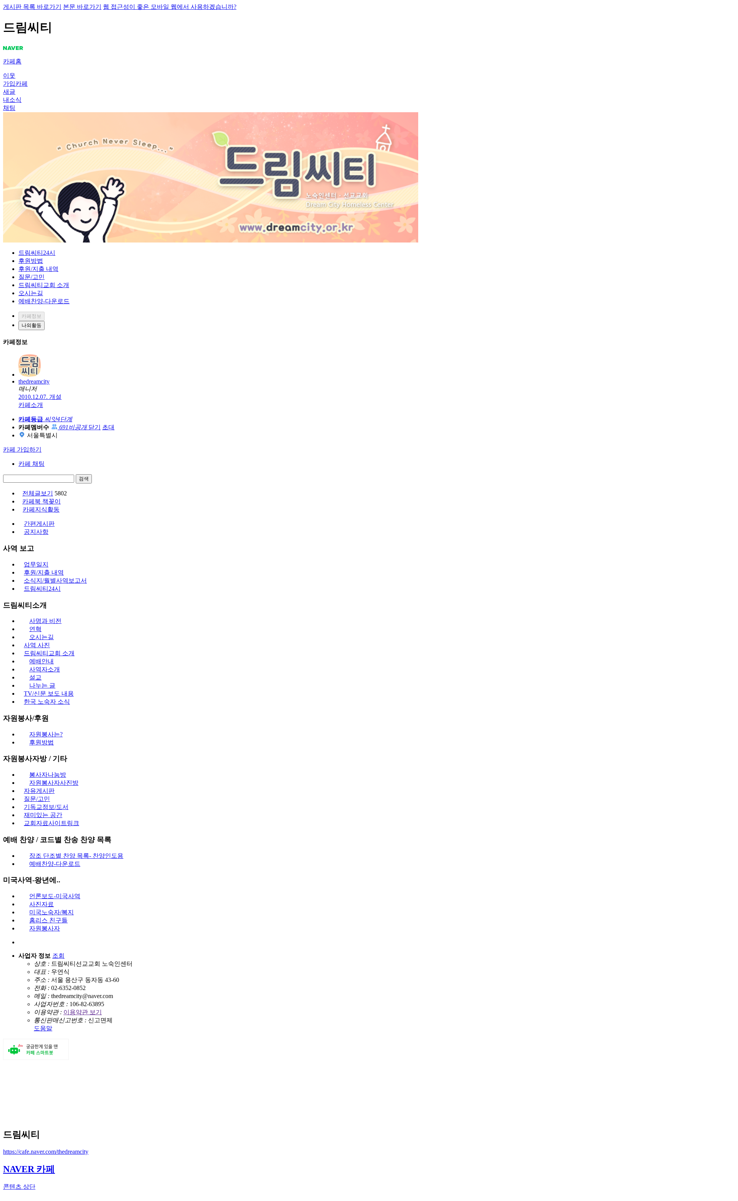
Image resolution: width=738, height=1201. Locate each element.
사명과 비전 (45, 621)
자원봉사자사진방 (53, 782)
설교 (35, 677)
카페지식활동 (41, 509)
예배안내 (41, 661)
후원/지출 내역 (38, 269)
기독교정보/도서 (46, 807)
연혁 (35, 629)
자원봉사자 (44, 928)
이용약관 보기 (82, 1012)
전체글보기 (37, 493)
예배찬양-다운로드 (44, 301)
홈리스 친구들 (48, 920)
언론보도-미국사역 (54, 896)
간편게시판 (39, 523)
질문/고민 (31, 277)
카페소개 (30, 405)
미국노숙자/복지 (51, 912)
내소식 (12, 99)
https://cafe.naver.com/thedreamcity (45, 1151)
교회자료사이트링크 (51, 823)
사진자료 (41, 904)
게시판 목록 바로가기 (32, 6)
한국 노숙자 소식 (47, 701)
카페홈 (12, 61)
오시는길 (30, 293)
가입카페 (15, 83)
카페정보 (32, 316)
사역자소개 (44, 669)
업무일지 (36, 564)
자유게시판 (39, 790)
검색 (84, 479)
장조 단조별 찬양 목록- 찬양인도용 (76, 855)
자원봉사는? (46, 734)
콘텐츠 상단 (19, 1186)
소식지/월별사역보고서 (55, 580)
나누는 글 (42, 685)
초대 (108, 427)
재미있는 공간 (43, 815)
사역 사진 (37, 645)
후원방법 (30, 260)
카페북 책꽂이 (41, 501)
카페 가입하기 (22, 449)
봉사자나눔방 (47, 774)
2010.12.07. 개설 (40, 397)
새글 (9, 91)
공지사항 (36, 531)
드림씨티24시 (36, 252)
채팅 (9, 108)
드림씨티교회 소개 (43, 285)
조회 (58, 955)
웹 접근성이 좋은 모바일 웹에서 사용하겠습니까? (169, 6)
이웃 (9, 75)
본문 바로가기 (82, 6)
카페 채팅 (31, 463)
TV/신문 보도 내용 (49, 693)
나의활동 (32, 325)
